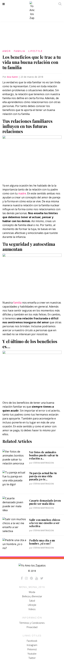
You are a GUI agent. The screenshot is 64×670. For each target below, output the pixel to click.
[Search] (59, 3)
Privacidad (32, 627)
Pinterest (32, 649)
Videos (32, 609)
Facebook (32, 640)
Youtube (32, 653)
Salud (32, 600)
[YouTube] (36, 578)
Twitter (32, 657)
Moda (32, 592)
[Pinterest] (31, 578)
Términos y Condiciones (32, 622)
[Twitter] (41, 578)
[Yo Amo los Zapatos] (32, 11)
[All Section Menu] (4, 4)
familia (17, 302)
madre (22, 193)
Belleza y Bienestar (32, 596)
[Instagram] (26, 578)
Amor (6, 51)
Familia (19, 51)
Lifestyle (35, 51)
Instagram (32, 645)
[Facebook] (22, 578)
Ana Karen (12, 76)
